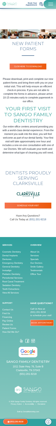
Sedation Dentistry (11, 285)
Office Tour (35, 274)
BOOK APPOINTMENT (42, 323)
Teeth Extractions (10, 289)
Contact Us (7, 309)
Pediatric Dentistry (11, 274)
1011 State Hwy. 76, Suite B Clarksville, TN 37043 (28, 368)
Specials (34, 259)
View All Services (10, 292)
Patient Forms (9, 328)
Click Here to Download (28, 66)
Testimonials (36, 270)
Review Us (7, 324)
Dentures (6, 259)
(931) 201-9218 (37, 219)
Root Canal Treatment (13, 281)
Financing (7, 317)
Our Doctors (36, 263)
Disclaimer (41, 404)
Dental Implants (10, 255)
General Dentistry (11, 266)
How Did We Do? (10, 332)
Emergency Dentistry (12, 263)
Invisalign (7, 270)
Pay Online (7, 321)
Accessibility (29, 404)
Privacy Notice (16, 404)
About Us (34, 252)
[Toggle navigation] (50, 4)
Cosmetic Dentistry (11, 252)
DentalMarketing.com (31, 412)
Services (34, 255)
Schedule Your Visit (28, 205)
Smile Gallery (36, 266)
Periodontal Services (12, 278)
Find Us (6, 313)
